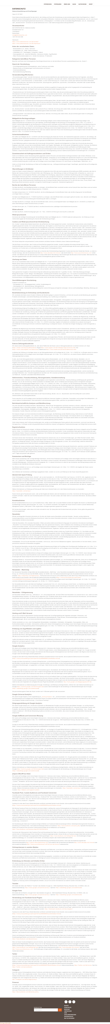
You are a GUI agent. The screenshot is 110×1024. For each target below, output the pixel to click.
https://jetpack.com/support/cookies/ (28, 790)
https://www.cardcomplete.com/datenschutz (25, 349)
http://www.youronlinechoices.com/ (81, 253)
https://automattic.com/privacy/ (21, 491)
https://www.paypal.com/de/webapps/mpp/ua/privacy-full (58, 347)
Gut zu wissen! (69, 1018)
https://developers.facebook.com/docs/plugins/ (59, 909)
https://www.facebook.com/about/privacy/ (24, 939)
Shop (90, 4)
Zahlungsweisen (70, 1014)
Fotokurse (57, 4)
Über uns (67, 4)
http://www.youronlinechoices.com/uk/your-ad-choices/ (43, 844)
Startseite (67, 1007)
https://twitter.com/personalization (22, 967)
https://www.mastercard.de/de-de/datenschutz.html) (61, 349)
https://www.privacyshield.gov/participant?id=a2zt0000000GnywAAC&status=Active (37, 805)
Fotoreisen (48, 4)
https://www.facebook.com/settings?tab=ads (63, 836)
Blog (74, 4)
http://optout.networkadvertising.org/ (37, 842)
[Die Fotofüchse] (16, 3)
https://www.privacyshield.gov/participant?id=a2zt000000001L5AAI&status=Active (36, 658)
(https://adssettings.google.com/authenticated (25, 688)
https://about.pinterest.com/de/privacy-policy (25, 992)
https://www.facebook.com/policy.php (68, 825)
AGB (65, 1013)
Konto (66, 1005)
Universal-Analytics (47, 696)
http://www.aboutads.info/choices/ (50, 253)
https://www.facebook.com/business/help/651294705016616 (30, 829)
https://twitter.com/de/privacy (83, 965)
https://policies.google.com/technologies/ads (30, 686)
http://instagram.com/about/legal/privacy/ (24, 979)
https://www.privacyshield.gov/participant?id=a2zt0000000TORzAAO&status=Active (36, 965)
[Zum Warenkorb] (96, 4)
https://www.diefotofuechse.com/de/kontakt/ (25, 41)
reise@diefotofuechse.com (19, 35)
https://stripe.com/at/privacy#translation (24, 347)
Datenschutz (68, 1016)
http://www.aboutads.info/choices (84, 842)
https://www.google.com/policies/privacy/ (37, 887)
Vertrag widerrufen (5, 1023)
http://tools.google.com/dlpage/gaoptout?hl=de (77, 682)
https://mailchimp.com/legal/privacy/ (28, 575)
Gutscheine (82, 4)
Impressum (68, 1011)
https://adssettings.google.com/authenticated (69, 887)
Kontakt (67, 1009)
